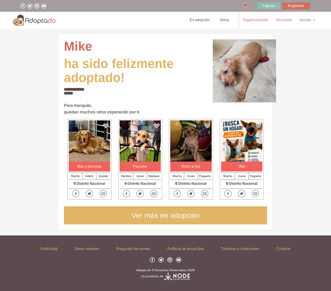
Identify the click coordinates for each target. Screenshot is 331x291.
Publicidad (49, 249)
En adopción (201, 20)
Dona (224, 20)
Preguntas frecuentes (133, 249)
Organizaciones (255, 20)
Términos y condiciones (240, 249)
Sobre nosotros (87, 249)
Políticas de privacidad (186, 249)
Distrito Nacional (91, 183)
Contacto (283, 249)
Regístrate (296, 6)
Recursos (284, 20)
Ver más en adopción (165, 215)
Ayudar (306, 20)
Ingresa (269, 6)
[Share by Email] (103, 193)
